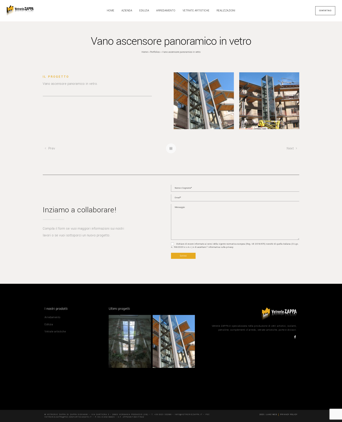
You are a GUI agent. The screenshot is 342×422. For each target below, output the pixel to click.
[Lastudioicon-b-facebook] (295, 337)
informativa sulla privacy (221, 247)
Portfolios (155, 52)
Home (145, 52)
